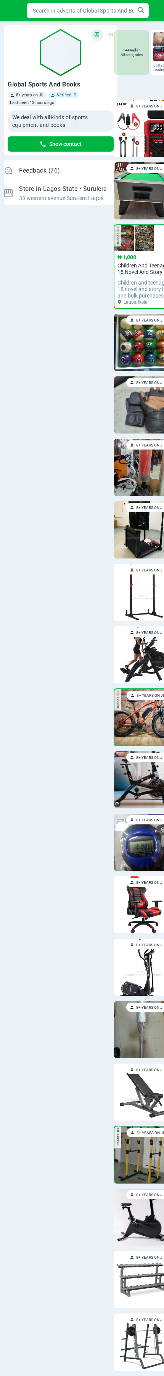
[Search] (141, 10)
